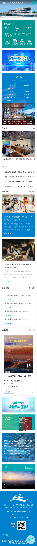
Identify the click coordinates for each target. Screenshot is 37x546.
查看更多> (32, 128)
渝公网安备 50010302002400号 (18, 543)
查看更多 (29, 467)
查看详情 (9, 459)
